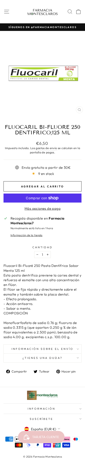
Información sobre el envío (42, 348)
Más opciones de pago (42, 208)
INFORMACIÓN (41, 408)
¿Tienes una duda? (42, 357)
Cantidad (42, 247)
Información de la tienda (26, 235)
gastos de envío (46, 148)
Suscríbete (41, 418)
